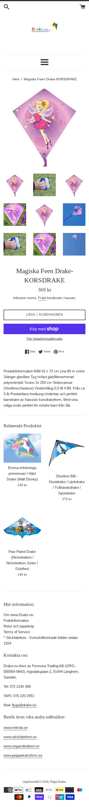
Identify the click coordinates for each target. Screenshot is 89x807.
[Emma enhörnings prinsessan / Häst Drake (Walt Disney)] (22, 448)
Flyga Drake (58, 781)
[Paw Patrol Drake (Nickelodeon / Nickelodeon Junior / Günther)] (22, 527)
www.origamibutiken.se (21, 746)
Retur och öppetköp (19, 626)
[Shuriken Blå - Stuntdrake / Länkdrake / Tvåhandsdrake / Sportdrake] (67, 452)
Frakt (42, 298)
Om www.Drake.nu (18, 615)
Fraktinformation (16, 620)
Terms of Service (17, 632)
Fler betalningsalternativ (45, 339)
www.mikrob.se (16, 728)
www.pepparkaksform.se (23, 755)
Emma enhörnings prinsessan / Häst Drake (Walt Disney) (22, 473)
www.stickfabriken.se (20, 737)
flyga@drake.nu (24, 705)
